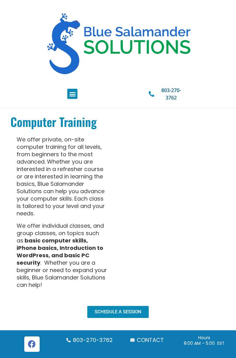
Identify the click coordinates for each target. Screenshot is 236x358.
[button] (72, 94)
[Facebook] (32, 344)
